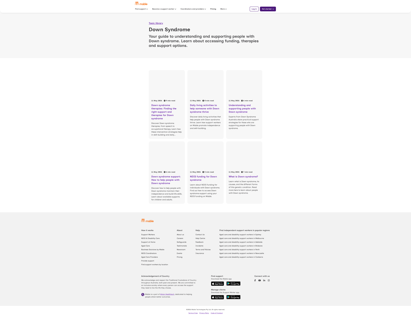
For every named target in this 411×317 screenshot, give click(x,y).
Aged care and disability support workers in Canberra (241, 257)
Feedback (199, 242)
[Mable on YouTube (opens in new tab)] (259, 280)
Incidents (199, 246)
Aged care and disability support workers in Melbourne (241, 238)
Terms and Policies (203, 250)
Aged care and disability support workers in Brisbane (240, 246)
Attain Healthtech (167, 294)
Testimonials (182, 246)
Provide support (147, 261)
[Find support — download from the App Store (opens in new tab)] (217, 283)
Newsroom (181, 250)
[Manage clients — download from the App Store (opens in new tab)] (217, 297)
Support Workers (148, 235)
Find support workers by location (154, 265)
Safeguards (181, 242)
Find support (140, 9)
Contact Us (200, 235)
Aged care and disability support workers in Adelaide (240, 242)
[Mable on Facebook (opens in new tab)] (255, 280)
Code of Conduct (217, 313)
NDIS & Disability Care (150, 238)
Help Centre (200, 238)
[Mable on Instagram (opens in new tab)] (269, 280)
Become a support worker (163, 9)
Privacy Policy (204, 313)
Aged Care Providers (149, 257)
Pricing (213, 9)
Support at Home (148, 242)
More (222, 9)
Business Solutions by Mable (152, 250)
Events (179, 253)
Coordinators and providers (192, 9)
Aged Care (145, 246)
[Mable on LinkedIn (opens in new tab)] (264, 280)
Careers (180, 238)
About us (180, 235)
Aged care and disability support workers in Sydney (240, 235)
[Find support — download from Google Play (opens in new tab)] (233, 283)
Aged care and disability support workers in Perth (239, 250)
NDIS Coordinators (148, 253)
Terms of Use (193, 313)
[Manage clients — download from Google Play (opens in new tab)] (233, 297)
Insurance (200, 253)
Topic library (156, 23)
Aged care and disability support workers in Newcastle (241, 253)
